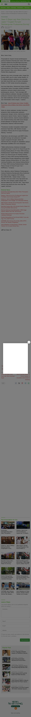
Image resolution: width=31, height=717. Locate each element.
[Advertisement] (15, 358)
